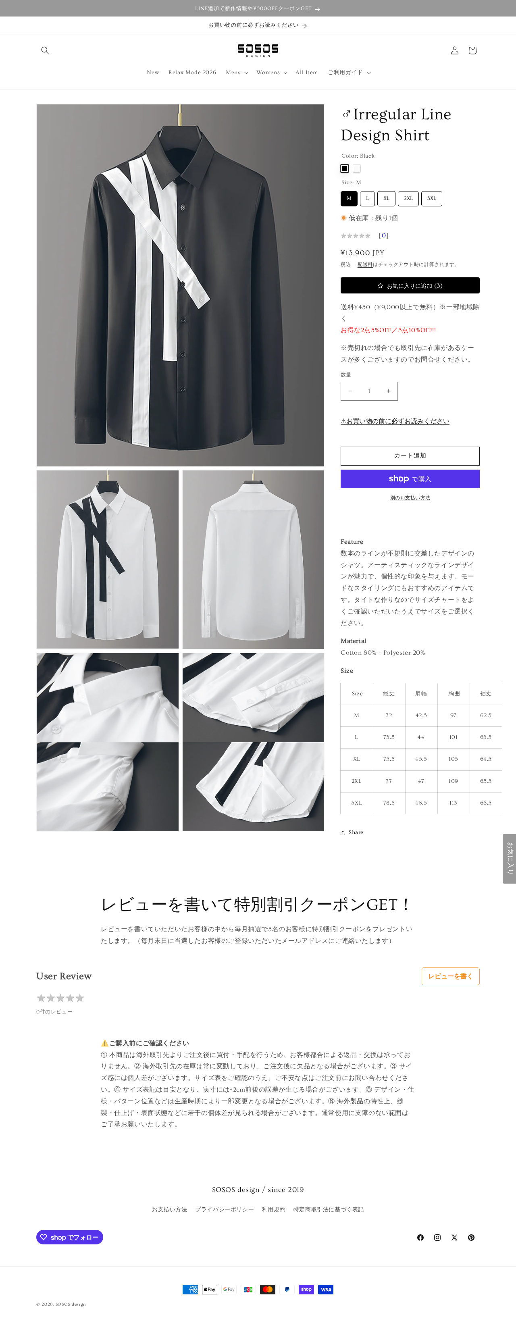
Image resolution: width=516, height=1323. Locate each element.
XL (386, 196)
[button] (45, 50)
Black (345, 168)
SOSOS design (71, 1304)
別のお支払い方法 (410, 498)
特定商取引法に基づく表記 (328, 1210)
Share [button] (356, 832)
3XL (432, 196)
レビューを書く (450, 976)
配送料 (365, 264)
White (357, 168)
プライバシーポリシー (224, 1210)
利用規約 (273, 1210)
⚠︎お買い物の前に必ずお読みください (395, 421)
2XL (408, 196)
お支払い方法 (169, 1210)
